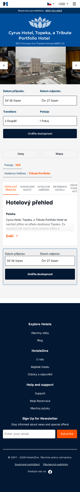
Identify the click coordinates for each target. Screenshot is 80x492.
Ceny (20, 153)
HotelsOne (32, 457)
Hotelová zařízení (43, 188)
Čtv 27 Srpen (50, 100)
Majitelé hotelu (40, 367)
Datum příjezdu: (13, 91)
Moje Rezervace (40, 400)
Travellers (9, 111)
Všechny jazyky (40, 408)
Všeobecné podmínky (55, 464)
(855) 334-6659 (53, 10)
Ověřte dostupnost (40, 133)
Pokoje (44, 111)
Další (9, 236)
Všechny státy (40, 333)
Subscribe (67, 433)
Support (40, 393)
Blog (40, 340)
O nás (40, 359)
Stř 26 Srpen (13, 100)
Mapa (59, 153)
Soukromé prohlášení (27, 464)
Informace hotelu (60, 188)
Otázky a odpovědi (40, 374)
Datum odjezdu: (50, 91)
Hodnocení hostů (27, 188)
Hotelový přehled (10, 188)
